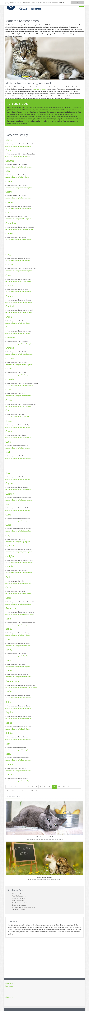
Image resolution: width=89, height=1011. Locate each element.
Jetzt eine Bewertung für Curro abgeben (17, 521)
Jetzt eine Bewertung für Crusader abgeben (19, 385)
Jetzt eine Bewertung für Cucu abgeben (17, 479)
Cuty (7, 535)
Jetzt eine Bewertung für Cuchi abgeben (17, 458)
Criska (8, 316)
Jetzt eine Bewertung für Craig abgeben (17, 260)
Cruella (8, 368)
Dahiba (9, 732)
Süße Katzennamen (18, 900)
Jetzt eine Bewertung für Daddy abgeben (18, 656)
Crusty (8, 400)
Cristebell (10, 337)
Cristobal (9, 347)
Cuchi (8, 451)
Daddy (8, 649)
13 (64, 787)
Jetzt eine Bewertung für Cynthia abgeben (18, 572)
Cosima (9, 181)
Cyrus (8, 587)
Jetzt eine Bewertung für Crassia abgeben (18, 271)
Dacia (8, 639)
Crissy (8, 327)
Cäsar (8, 597)
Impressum (9, 986)
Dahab (8, 722)
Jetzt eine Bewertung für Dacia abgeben (17, 646)
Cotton (8, 212)
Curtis (8, 524)
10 (49, 787)
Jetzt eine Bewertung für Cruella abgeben (18, 375)
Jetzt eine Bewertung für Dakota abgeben (18, 771)
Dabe (8, 618)
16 (78, 787)
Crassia (9, 264)
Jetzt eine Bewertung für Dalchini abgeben (18, 781)
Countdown (11, 223)
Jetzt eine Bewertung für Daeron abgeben (18, 677)
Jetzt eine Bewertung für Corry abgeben (17, 156)
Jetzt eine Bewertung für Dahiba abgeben (18, 739)
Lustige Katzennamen (18, 898)
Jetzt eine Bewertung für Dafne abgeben (18, 708)
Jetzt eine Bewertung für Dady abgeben (17, 667)
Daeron (9, 670)
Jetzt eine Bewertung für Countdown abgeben (19, 229)
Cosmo (9, 202)
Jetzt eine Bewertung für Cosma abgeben (18, 198)
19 (17, 790)
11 (54, 787)
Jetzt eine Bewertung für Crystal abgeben (18, 437)
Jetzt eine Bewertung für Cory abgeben (17, 177)
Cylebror (9, 545)
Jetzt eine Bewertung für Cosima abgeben (18, 188)
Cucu (8, 472)
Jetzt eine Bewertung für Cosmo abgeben (18, 208)
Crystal (8, 431)
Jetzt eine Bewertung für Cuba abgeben (17, 448)
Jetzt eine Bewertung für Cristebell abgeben (19, 344)
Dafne (8, 702)
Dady (8, 660)
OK (77, 3)
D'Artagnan (10, 608)
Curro (8, 514)
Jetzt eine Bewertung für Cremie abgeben (18, 291)
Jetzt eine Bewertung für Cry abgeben (17, 416)
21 (27, 790)
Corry (8, 150)
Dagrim (9, 712)
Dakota (9, 764)
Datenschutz (9, 983)
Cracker (9, 233)
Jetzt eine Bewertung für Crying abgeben (18, 427)
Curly (8, 503)
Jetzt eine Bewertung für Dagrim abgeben (18, 718)
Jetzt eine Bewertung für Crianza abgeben (18, 302)
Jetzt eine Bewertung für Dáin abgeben (17, 750)
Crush (8, 389)
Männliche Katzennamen (19, 894)
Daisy (8, 753)
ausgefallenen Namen (39, 89)
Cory (7, 170)
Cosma (8, 191)
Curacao (9, 493)
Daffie (8, 691)
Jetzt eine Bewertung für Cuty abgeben (17, 542)
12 (59, 787)
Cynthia (9, 566)
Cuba (8, 441)
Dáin (7, 743)
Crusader (10, 379)
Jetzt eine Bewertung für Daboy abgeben (18, 635)
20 (22, 790)
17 (8, 790)
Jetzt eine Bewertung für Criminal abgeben (18, 312)
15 (73, 787)
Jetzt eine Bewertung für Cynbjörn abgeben (18, 562)
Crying (8, 420)
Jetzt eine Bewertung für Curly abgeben (17, 510)
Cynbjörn (10, 556)
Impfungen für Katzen (18, 909)
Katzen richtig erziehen (19, 905)
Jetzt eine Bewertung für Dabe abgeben (17, 625)
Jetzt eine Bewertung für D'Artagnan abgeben (19, 614)
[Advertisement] (44, 247)
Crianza (9, 296)
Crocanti (9, 358)
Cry (7, 410)
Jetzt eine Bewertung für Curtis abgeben (18, 531)
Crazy (8, 275)
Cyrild (8, 577)
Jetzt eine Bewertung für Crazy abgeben (18, 281)
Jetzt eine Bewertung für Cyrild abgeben (17, 583)
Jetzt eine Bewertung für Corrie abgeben (18, 146)
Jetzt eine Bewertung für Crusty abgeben (18, 406)
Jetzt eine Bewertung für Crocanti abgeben (18, 365)
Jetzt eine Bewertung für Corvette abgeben (18, 167)
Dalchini (9, 774)
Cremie (9, 285)
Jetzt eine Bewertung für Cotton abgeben (18, 219)
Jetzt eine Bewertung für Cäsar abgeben (18, 604)
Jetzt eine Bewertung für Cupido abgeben (18, 489)
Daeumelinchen (13, 681)
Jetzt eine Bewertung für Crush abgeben (18, 396)
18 (12, 790)
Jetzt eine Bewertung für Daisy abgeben (17, 760)
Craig (8, 254)
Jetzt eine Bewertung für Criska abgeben (18, 323)
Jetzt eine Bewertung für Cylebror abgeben (18, 552)
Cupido (9, 483)
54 (32, 790)
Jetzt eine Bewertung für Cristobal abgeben (18, 354)
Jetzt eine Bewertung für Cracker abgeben (18, 239)
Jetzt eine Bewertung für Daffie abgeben (17, 697)
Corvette (9, 160)
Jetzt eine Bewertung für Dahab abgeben (18, 729)
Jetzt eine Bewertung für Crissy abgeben (18, 333)
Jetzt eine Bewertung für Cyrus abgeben (18, 593)
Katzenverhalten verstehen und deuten (24, 907)
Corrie (8, 139)
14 (68, 787)
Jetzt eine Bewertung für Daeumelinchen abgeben (21, 687)
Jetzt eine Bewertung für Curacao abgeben (18, 500)
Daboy (8, 628)
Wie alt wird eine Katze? (19, 903)
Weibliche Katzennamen (19, 896)
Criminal (9, 306)
